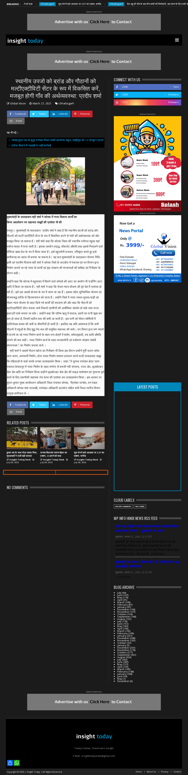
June (119, 595)
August (121, 619)
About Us (151, 772)
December (123, 609)
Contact (177, 772)
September (123, 616)
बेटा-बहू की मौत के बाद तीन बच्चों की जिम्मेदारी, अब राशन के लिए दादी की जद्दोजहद (149, 4)
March (120, 602)
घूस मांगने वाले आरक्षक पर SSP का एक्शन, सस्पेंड (66, 4)
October (121, 614)
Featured (140, 506)
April (119, 600)
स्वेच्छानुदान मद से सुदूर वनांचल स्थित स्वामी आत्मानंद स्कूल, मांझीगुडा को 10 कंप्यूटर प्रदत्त (57, 140)
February (122, 604)
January (121, 607)
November (123, 611)
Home (139, 772)
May (119, 597)
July (119, 592)
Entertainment (123, 506)
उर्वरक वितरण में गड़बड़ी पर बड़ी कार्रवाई (31, 145)
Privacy (164, 772)
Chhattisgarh (34, 4)
